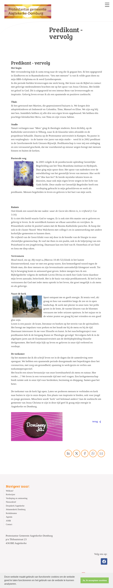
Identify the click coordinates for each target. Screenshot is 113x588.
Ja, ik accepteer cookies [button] (95, 580)
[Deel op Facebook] (84, 453)
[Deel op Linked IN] (68, 453)
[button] (17, 584)
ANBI (8, 521)
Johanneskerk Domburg (15, 509)
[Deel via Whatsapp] (93, 453)
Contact (9, 524)
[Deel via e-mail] (101, 453)
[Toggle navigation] (107, 4)
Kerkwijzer (10, 494)
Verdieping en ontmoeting (16, 498)
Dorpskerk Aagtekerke (15, 506)
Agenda (9, 517)
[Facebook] (104, 561)
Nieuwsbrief (11, 502)
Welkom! (10, 491)
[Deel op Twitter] (76, 453)
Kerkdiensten (11, 513)
